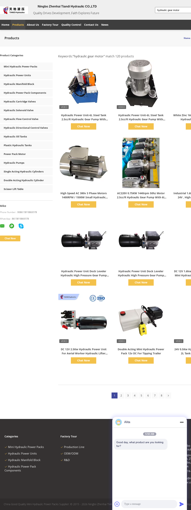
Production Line (74, 447)
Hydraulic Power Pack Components (25, 92)
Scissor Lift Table (14, 189)
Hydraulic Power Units (17, 75)
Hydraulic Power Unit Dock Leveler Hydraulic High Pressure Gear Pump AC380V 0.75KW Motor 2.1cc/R (84, 275)
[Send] (182, 504)
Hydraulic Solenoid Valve (19, 110)
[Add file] (117, 504)
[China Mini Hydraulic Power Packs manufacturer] (14, 10)
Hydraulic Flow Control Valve (21, 119)
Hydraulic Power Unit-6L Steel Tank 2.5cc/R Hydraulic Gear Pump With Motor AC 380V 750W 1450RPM (141, 119)
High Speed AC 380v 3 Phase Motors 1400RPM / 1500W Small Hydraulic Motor (83, 197)
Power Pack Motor (15, 154)
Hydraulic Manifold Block (19, 84)
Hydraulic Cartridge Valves (20, 101)
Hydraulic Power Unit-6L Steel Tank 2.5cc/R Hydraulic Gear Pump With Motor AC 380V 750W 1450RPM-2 (83, 119)
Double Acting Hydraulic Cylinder (24, 180)
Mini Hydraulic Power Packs (20, 66)
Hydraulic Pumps (14, 162)
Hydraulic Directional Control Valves (26, 127)
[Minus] (181, 422)
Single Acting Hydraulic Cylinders (23, 171)
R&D (67, 460)
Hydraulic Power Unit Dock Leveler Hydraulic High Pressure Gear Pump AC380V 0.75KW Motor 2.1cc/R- (141, 275)
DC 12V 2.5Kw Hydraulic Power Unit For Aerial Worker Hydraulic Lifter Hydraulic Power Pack (84, 353)
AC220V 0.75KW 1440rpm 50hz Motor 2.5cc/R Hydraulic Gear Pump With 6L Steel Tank (141, 197)
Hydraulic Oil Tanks (15, 136)
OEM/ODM (71, 453)
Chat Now (83, 126)
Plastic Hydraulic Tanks (18, 145)
